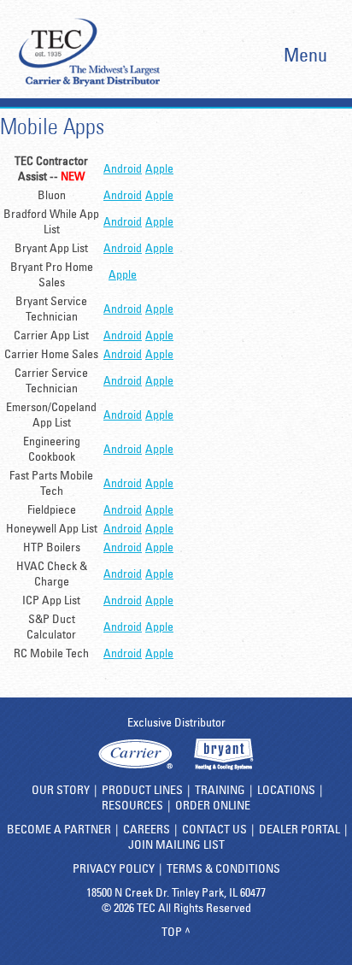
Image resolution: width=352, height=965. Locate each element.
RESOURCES (132, 805)
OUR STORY (61, 789)
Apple (159, 168)
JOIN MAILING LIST (176, 844)
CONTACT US (214, 829)
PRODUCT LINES (142, 789)
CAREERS (146, 829)
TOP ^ (176, 931)
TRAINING (220, 789)
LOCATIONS (286, 789)
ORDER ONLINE (212, 805)
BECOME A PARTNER (59, 829)
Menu (305, 55)
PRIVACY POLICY (114, 868)
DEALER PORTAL (299, 829)
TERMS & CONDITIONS (223, 868)
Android (122, 168)
